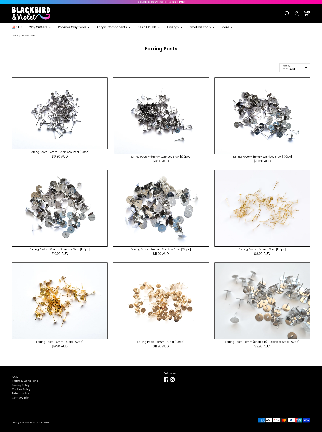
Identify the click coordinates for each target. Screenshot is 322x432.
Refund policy (21, 393)
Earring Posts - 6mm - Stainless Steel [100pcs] (160, 156)
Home (15, 36)
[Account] (296, 13)
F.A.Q (15, 377)
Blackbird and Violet (39, 422)
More (226, 27)
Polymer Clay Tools (72, 27)
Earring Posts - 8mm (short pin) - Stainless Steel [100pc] (262, 342)
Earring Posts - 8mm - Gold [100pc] (160, 342)
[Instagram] (172, 379)
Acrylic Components (112, 27)
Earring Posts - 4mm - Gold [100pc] (262, 249)
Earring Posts (28, 36)
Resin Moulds (147, 27)
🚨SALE (17, 27)
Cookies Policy (21, 389)
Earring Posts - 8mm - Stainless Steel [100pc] (262, 156)
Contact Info (20, 398)
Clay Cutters (38, 27)
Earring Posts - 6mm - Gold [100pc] (59, 342)
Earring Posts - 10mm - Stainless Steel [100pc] (60, 249)
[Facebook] (166, 379)
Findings (173, 27)
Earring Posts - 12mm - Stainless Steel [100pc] (161, 249)
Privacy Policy (20, 385)
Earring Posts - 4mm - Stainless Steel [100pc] (59, 152)
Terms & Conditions (25, 381)
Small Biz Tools (200, 27)
